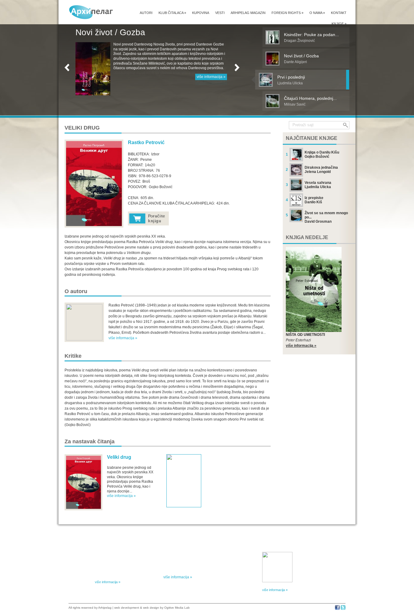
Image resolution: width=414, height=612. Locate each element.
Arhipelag (105, 607)
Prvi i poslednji (103, 32)
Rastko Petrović (146, 142)
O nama (317, 13)
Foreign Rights (287, 13)
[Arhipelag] (91, 12)
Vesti (220, 13)
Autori (146, 13)
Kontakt (338, 13)
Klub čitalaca (172, 13)
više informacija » (211, 81)
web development (126, 607)
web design (151, 607)
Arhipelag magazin (248, 13)
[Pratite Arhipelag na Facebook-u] (337, 608)
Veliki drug (119, 457)
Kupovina (200, 13)
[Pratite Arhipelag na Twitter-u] (343, 608)
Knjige (339, 23)
